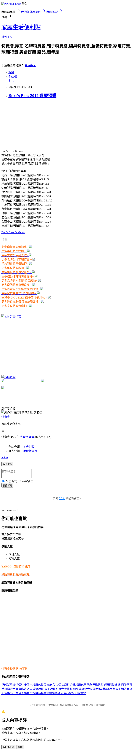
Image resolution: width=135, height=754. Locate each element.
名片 (11, 80)
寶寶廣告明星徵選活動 (29, 689)
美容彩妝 (28, 446)
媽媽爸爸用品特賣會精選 (39, 693)
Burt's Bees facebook (13, 232)
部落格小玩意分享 (12, 693)
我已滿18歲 (8, 747)
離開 (20, 747)
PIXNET (41, 705)
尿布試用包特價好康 (39, 684)
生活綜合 (30, 65)
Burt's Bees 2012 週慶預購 (32, 95)
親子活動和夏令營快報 (58, 689)
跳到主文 (7, 37)
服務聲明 (100, 705)
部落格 (12, 76)
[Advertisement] (27, 124)
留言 (31, 436)
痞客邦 (24, 436)
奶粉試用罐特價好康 (14, 684)
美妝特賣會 (30, 451)
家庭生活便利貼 (21, 27)
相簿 (11, 72)
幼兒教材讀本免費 (104, 689)
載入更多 (7, 464)
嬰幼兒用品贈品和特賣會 (70, 693)
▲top (4, 457)
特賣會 (5, 416)
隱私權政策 (87, 705)
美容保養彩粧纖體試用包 (68, 684)
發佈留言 (7, 485)
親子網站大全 (123, 689)
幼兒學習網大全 (83, 689)
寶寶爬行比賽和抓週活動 (99, 684)
